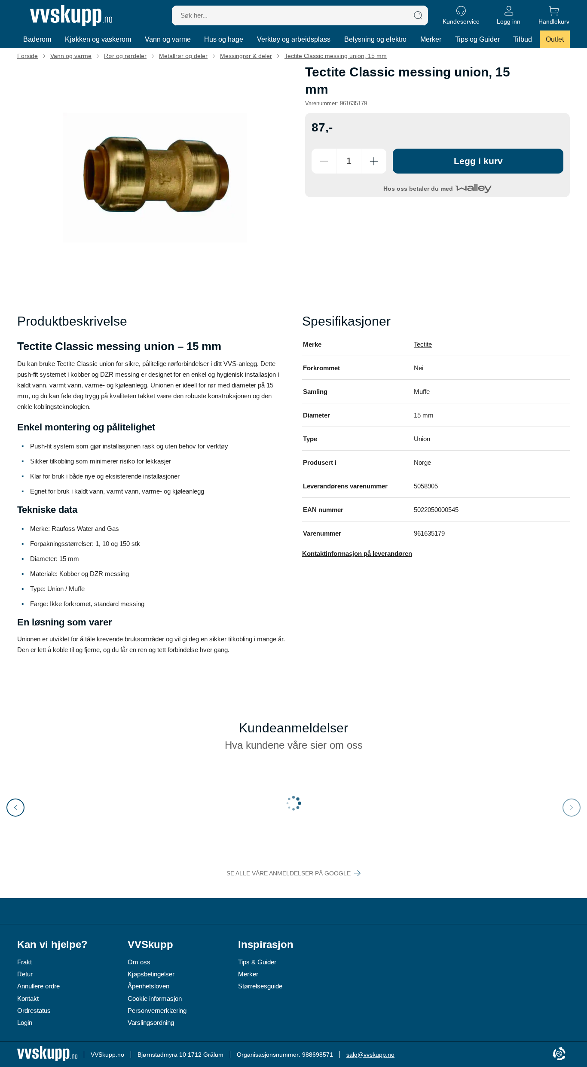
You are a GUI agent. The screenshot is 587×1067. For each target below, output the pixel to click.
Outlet (555, 39)
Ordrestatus (34, 1010)
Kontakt (28, 998)
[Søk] (418, 15)
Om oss (139, 962)
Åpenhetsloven (148, 986)
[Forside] (71, 15)
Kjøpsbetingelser (151, 974)
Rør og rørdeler (125, 55)
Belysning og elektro (375, 39)
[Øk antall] (373, 161)
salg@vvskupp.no (370, 1054)
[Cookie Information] (559, 1054)
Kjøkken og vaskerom (98, 39)
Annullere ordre (38, 986)
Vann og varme (168, 39)
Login (24, 1022)
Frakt (24, 962)
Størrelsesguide (260, 986)
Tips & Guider (257, 962)
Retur (25, 974)
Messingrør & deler (246, 55)
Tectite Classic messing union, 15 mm (335, 55)
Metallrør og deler (183, 55)
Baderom (37, 39)
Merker (430, 39)
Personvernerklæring (157, 1010)
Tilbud (522, 39)
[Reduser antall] (324, 161)
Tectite (423, 344)
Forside (27, 55)
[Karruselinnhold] (154, 177)
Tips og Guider (477, 39)
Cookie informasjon (155, 998)
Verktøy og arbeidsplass (293, 39)
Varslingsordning (151, 1022)
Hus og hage (223, 39)
